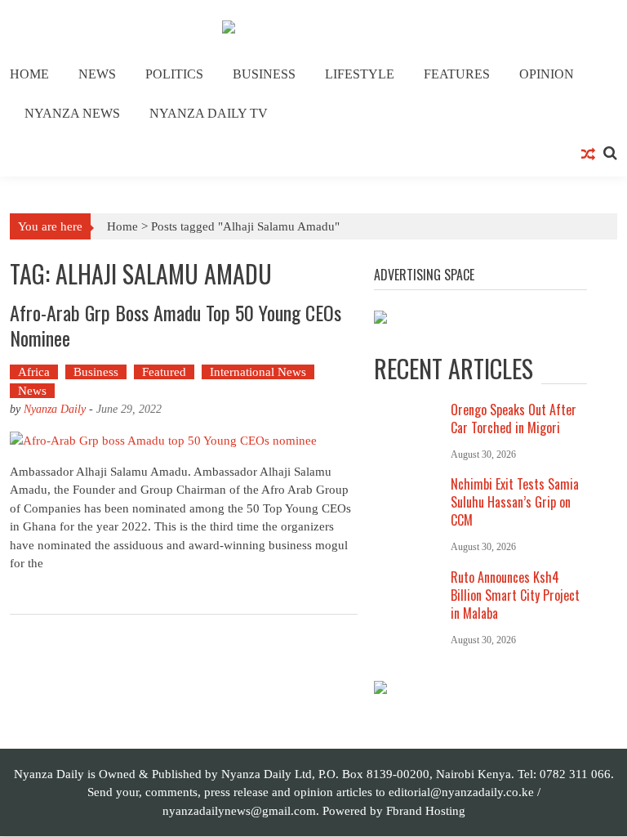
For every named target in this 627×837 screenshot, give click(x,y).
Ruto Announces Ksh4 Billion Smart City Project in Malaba (515, 595)
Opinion (546, 74)
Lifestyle (359, 74)
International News (258, 371)
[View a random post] (588, 155)
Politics (174, 74)
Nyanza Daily (55, 409)
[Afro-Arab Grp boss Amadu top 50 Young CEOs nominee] (184, 440)
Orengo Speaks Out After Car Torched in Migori (513, 418)
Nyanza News (72, 113)
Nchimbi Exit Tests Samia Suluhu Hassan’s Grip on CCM (515, 502)
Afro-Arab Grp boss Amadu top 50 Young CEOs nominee (175, 325)
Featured (164, 371)
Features (457, 74)
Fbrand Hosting (425, 810)
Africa (34, 371)
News (97, 74)
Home (29, 74)
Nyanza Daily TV (208, 113)
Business (264, 74)
